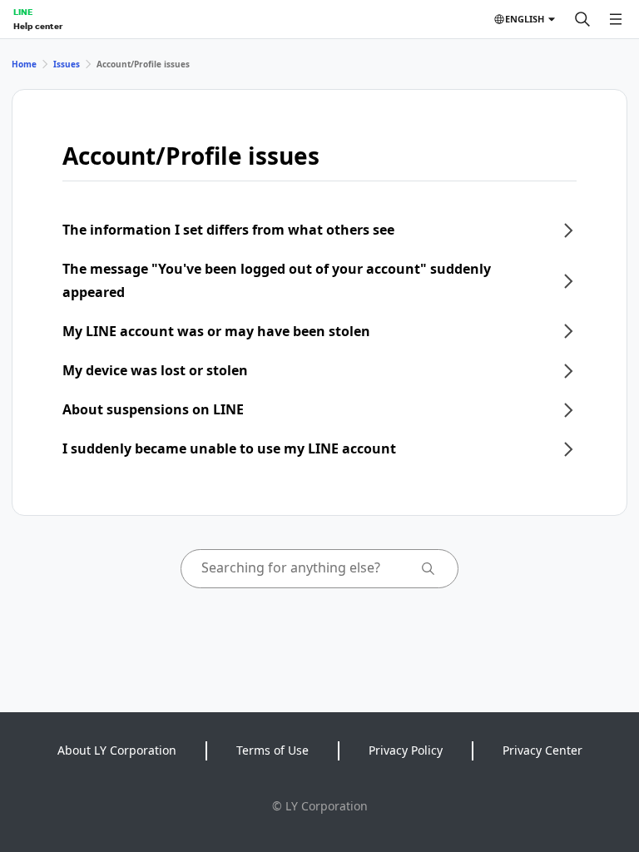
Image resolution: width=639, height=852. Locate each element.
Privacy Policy (406, 750)
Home (24, 64)
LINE (22, 11)
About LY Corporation (116, 750)
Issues (66, 64)
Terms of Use (272, 750)
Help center (37, 26)
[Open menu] (615, 19)
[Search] (582, 19)
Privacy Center (542, 750)
